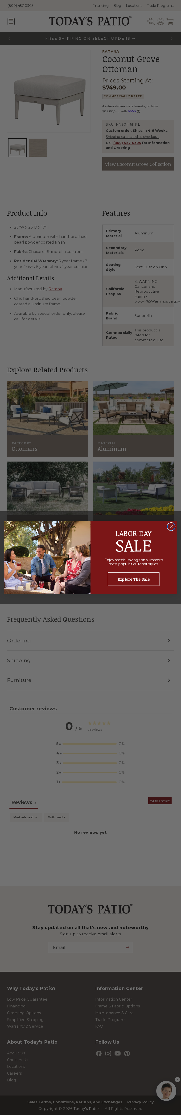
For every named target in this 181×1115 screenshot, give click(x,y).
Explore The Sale (134, 579)
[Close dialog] (171, 526)
